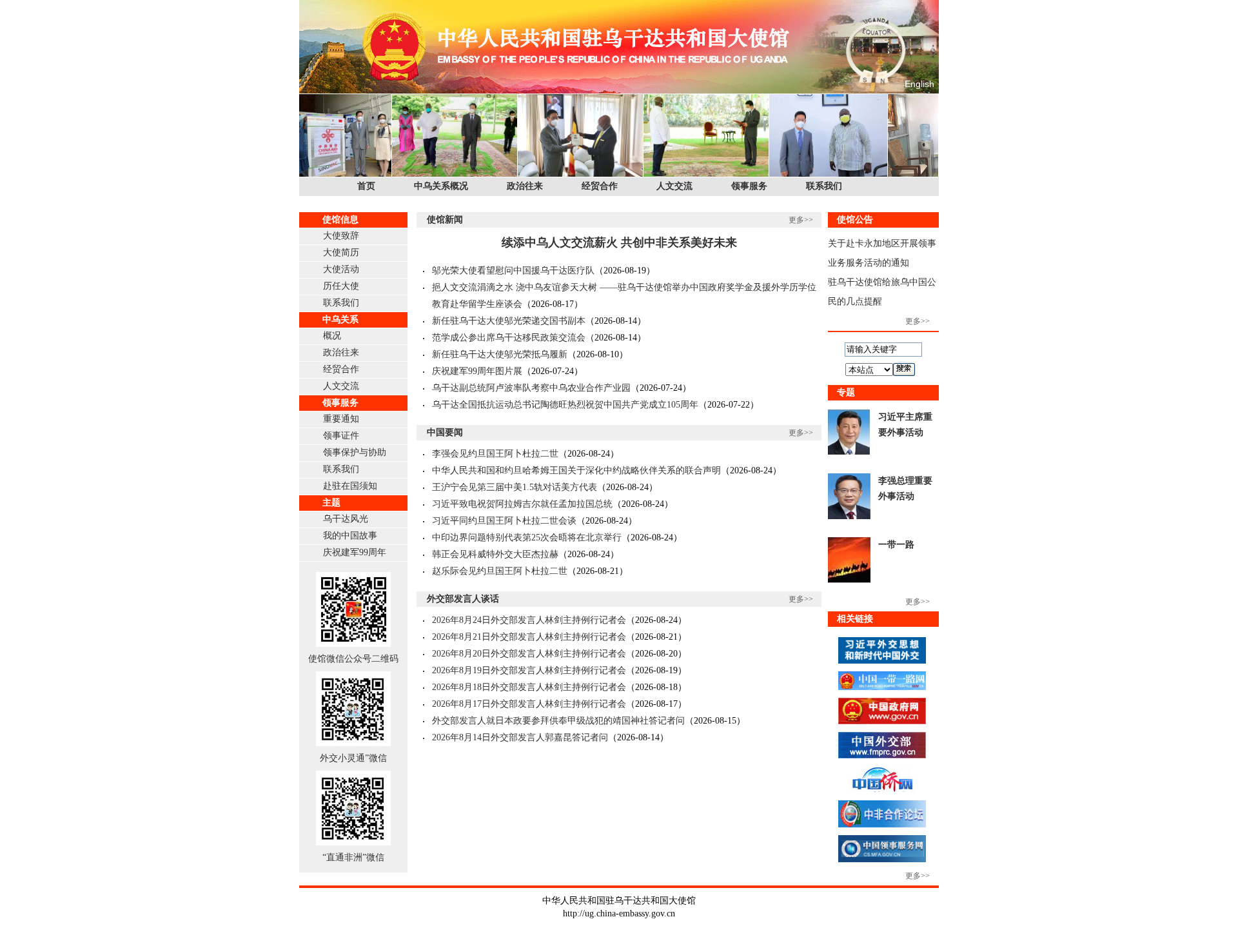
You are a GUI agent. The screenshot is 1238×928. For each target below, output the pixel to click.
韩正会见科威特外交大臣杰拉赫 (495, 554)
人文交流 (674, 186)
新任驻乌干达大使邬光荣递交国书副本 (508, 321)
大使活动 (341, 269)
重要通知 (341, 419)
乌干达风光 (345, 519)
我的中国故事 (350, 535)
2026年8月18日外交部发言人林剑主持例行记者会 (529, 687)
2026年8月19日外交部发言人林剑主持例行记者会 (529, 670)
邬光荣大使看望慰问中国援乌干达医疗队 (513, 270)
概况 (332, 336)
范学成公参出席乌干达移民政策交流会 (508, 337)
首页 (366, 186)
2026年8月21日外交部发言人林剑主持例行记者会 (529, 637)
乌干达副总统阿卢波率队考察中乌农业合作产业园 (531, 388)
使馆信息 (340, 219)
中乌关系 (340, 319)
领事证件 (341, 435)
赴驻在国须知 (350, 486)
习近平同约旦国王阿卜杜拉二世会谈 (504, 521)
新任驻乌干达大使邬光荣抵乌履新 (499, 354)
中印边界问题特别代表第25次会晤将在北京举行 (527, 537)
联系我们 (824, 186)
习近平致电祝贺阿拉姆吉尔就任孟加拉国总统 (522, 504)
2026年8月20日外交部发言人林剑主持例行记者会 (529, 653)
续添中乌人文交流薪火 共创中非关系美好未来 (619, 242)
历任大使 (341, 286)
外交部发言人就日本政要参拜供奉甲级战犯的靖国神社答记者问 (558, 721)
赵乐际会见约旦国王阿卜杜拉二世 (499, 571)
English (919, 84)
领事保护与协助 (354, 452)
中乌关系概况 (441, 186)
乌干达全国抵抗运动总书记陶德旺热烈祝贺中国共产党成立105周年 (565, 405)
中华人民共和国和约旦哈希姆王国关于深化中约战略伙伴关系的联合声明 (576, 470)
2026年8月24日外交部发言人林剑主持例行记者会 (529, 620)
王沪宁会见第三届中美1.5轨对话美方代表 (514, 487)
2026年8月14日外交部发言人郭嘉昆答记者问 (520, 737)
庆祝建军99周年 (354, 552)
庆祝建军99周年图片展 (477, 371)
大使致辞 (341, 236)
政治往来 (525, 186)
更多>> (801, 219)
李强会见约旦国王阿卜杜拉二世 (495, 454)
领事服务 (749, 186)
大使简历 (341, 252)
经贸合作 (600, 186)
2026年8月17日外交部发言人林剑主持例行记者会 (529, 704)
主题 (331, 503)
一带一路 (896, 544)
